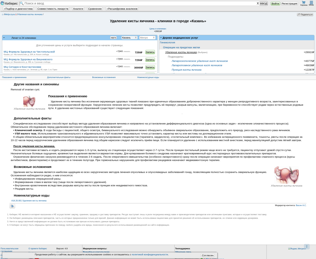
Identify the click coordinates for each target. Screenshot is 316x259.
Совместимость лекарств (52, 8)
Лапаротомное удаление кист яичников (196, 65)
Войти (275, 3)
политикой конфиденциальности (150, 254)
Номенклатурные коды (148, 77)
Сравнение (95, 8)
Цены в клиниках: (158, 30)
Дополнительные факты (58, 77)
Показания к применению (14, 77)
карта (113, 37)
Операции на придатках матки (181, 47)
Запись (150, 52)
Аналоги (78, 8)
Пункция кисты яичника (186, 69)
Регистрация (289, 3)
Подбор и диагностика (19, 8)
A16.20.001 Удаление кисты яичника (28, 200)
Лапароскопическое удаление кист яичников (199, 61)
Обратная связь (183, 252)
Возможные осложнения (104, 77)
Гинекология (167, 42)
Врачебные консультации (96, 252)
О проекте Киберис (38, 248)
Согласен (208, 255)
